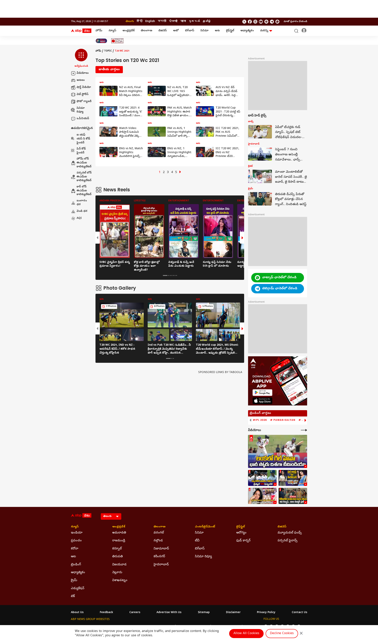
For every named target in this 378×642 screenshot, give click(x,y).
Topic (108, 51)
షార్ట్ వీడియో (84, 87)
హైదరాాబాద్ (161, 565)
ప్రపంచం (76, 541)
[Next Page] (180, 172)
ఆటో (176, 31)
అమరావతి (119, 533)
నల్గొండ (158, 541)
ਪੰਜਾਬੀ (173, 21)
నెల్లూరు (117, 572)
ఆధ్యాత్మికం (247, 31)
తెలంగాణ (146, 31)
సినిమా (204, 31)
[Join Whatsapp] (277, 21)
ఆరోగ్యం (241, 533)
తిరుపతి (117, 556)
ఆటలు (81, 80)
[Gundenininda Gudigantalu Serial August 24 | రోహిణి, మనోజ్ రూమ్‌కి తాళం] (293, 496)
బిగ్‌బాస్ (189, 31)
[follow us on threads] (255, 21)
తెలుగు (130, 21)
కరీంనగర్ (159, 556)
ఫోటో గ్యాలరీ (84, 101)
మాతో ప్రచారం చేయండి (295, 21)
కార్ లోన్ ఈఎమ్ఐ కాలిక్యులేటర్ (84, 190)
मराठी (162, 21)
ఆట (217, 31)
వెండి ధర (82, 211)
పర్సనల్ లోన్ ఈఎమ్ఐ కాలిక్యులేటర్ (84, 177)
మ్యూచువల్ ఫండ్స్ (290, 533)
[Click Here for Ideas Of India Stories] (117, 40)
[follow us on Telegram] (272, 21)
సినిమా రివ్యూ (81, 110)
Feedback (106, 612)
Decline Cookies (282, 633)
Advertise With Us (169, 612)
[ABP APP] (262, 392)
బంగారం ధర (82, 203)
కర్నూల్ (117, 549)
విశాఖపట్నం (119, 580)
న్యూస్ (112, 31)
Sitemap (204, 612)
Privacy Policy (266, 612)
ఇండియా (76, 533)
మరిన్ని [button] (264, 31)
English (150, 21)
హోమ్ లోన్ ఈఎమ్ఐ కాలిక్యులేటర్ (84, 163)
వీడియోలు (83, 73)
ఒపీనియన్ (83, 119)
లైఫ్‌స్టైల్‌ (230, 31)
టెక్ (73, 596)
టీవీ (197, 541)
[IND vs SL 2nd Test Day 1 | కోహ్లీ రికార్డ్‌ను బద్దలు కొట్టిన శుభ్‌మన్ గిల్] (277, 451)
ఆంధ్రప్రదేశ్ (128, 31)
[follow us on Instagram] (266, 21)
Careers (134, 612)
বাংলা (183, 21)
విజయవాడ (119, 565)
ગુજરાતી (194, 21)
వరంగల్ (159, 533)
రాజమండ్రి (118, 541)
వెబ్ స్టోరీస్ (82, 94)
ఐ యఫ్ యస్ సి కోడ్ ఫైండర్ (83, 139)
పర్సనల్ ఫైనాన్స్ (287, 541)
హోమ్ (98, 31)
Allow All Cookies (246, 633)
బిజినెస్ (162, 31)
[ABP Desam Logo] (81, 31)
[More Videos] (304, 430)
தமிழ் (207, 21)
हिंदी (139, 21)
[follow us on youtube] (260, 21)
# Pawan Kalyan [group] (282, 420)
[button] (81, 58)
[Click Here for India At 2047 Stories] (101, 40)
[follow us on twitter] (244, 21)
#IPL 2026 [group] (260, 420)
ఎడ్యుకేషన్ (77, 588)
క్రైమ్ (74, 580)
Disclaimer (233, 612)
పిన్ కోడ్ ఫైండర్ (81, 151)
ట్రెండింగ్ (76, 565)
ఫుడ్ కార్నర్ (243, 541)
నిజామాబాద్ (161, 549)
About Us (77, 612)
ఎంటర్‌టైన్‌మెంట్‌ (205, 527)
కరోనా (74, 549)
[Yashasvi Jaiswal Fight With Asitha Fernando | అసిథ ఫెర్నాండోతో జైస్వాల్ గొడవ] (262, 478)
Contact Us (299, 612)
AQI (79, 218)
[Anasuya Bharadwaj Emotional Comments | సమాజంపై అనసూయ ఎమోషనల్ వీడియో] (262, 496)
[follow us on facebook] (249, 21)
